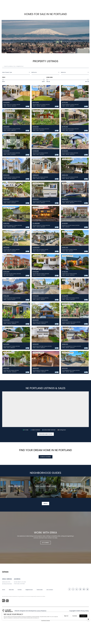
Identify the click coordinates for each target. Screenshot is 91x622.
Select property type (7, 72)
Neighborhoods (29, 589)
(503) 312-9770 (6, 582)
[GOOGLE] (80, 589)
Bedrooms (63, 72)
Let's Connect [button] (45, 542)
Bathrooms (34, 72)
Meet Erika (11, 589)
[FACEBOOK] (69, 589)
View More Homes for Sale (45, 434)
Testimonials (40, 589)
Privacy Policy (85, 611)
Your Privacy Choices (45, 620)
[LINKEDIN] (76, 589)
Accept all (83, 615)
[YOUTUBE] (84, 589)
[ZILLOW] (87, 589)
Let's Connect (49, 589)
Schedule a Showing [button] (45, 456)
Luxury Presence (41, 611)
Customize (74, 615)
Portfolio (20, 589)
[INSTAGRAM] (73, 589)
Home (3, 589)
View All (45, 503)
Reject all (66, 615)
